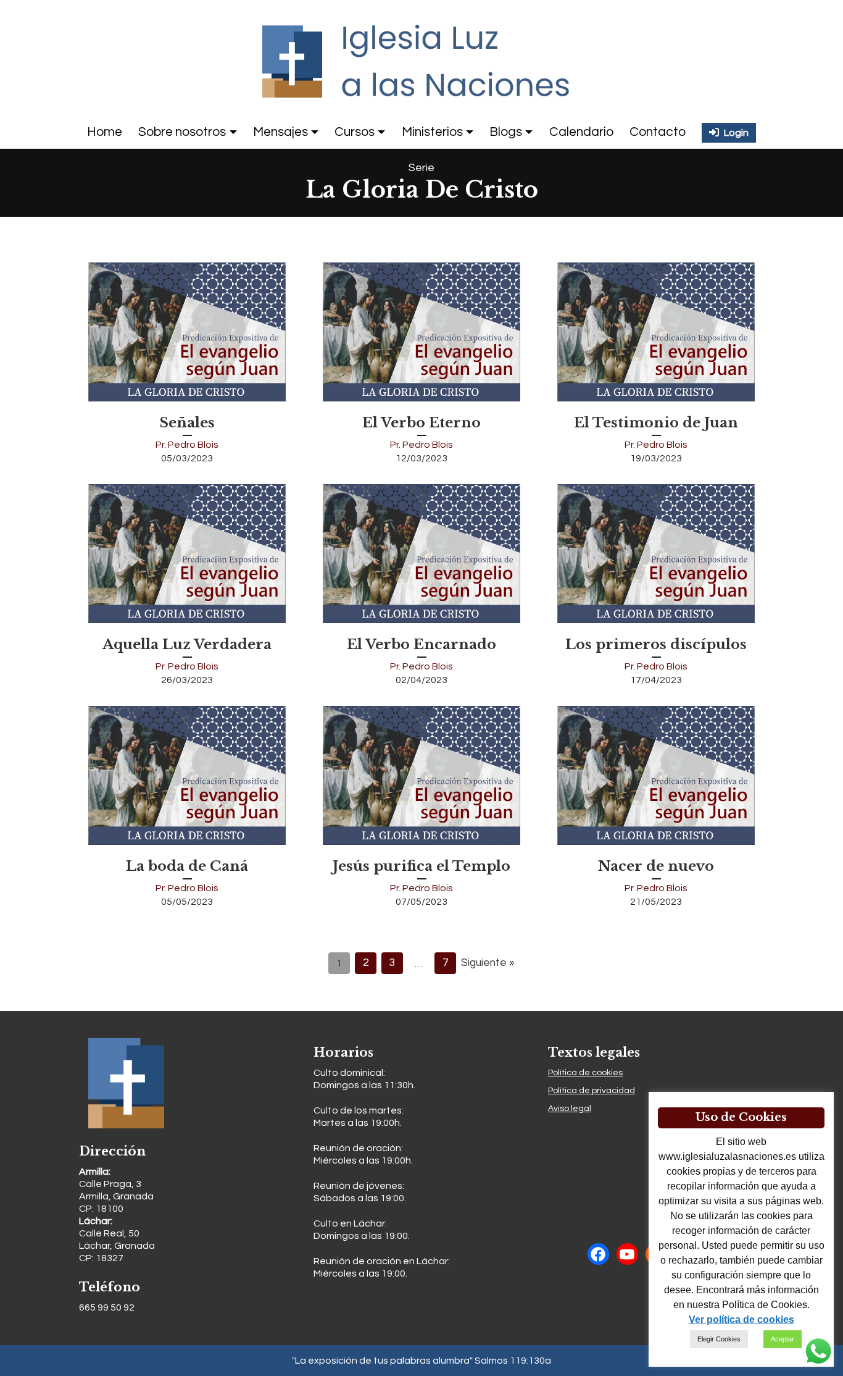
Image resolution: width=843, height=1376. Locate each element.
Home (104, 131)
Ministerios (432, 131)
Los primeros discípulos (656, 644)
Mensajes (280, 131)
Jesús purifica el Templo (421, 866)
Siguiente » (488, 962)
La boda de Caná (187, 866)
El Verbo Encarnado (421, 644)
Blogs (505, 131)
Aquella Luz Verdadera (187, 644)
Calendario (581, 131)
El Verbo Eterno (421, 422)
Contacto (657, 131)
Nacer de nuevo (656, 866)
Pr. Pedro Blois (187, 445)
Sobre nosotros (182, 131)
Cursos (354, 131)
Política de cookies (585, 1072)
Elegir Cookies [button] (719, 1339)
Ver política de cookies (741, 1319)
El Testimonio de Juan (656, 422)
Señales (187, 422)
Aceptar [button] (782, 1339)
